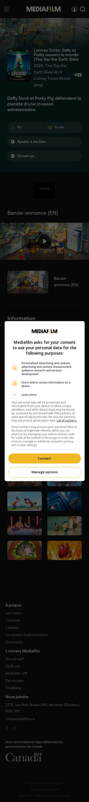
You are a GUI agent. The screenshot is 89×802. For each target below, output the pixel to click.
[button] (44, 395)
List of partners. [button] (67, 420)
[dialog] (45, 401)
